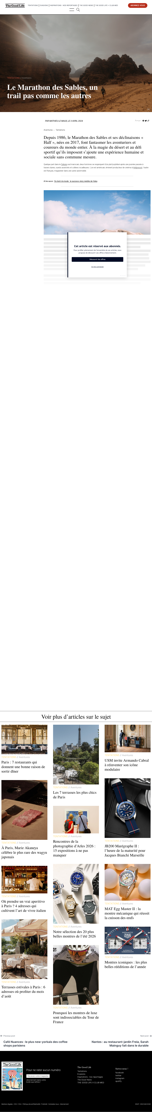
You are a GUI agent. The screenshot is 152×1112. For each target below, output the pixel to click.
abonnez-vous (138, 5)
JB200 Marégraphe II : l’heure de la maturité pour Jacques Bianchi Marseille (125, 850)
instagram (119, 1078)
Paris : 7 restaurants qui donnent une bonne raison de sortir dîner (23, 766)
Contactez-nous (53, 1104)
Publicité (44, 1104)
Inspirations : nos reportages (63, 5)
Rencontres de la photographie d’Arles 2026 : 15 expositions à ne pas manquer (74, 848)
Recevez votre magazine (38, 1076)
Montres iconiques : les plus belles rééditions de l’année (126, 964)
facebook (119, 1072)
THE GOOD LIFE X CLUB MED (90, 1082)
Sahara (64, 164)
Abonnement (64, 1104)
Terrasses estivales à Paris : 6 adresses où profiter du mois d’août (23, 991)
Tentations (33, 5)
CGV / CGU (17, 1104)
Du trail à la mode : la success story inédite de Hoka (75, 181)
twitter (118, 1075)
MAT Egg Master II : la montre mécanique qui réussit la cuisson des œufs (127, 913)
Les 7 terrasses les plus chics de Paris (74, 794)
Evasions (44, 5)
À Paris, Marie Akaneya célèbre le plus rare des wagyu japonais (24, 852)
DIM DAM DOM (145, 1104)
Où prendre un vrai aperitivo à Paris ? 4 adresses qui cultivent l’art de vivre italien (23, 906)
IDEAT (137, 1104)
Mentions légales (7, 1104)
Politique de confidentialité (31, 1104)
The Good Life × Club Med (106, 5)
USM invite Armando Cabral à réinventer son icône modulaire (127, 765)
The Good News (86, 5)
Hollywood (137, 167)
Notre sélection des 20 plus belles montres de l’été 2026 (74, 934)
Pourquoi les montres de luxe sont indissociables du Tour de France (76, 1017)
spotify (118, 1081)
